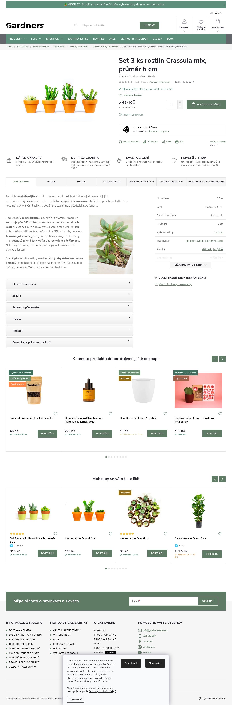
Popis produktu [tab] (21, 182)
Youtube (147, 652)
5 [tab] (117, 457)
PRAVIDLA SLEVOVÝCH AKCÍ (24, 662)
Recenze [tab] (51, 182)
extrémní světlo (214, 240)
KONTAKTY (99, 630)
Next (222, 359)
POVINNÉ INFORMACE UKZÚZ (24, 657)
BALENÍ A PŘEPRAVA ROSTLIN (25, 634)
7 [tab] (123, 457)
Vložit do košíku (209, 104)
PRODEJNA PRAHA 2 (105, 634)
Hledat (150, 25)
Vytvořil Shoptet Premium (214, 698)
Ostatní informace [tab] (111, 182)
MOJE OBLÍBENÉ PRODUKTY (24, 653)
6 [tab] (120, 457)
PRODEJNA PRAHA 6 (105, 639)
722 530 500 (149, 635)
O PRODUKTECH (62, 635)
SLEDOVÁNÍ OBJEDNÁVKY (22, 666)
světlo (200, 240)
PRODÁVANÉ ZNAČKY (64, 644)
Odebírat (208, 601)
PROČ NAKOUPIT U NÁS (106, 648)
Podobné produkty (170, 182)
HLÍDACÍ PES (60, 648)
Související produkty (140, 182)
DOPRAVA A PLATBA (20, 630)
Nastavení (75, 699)
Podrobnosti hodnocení (159, 82)
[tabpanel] (33, 409)
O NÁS (97, 643)
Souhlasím (155, 663)
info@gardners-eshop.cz (155, 630)
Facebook (148, 641)
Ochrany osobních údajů (102, 691)
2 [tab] (109, 457)
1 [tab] (106, 457)
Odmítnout (131, 663)
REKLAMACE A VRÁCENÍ (22, 639)
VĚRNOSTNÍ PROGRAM (65, 653)
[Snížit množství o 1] (180, 107)
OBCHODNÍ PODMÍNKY (21, 644)
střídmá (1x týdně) (212, 249)
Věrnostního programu (158, 131)
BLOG (56, 639)
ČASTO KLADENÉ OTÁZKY (66, 630)
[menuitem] (17, 39)
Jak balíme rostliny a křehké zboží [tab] (206, 182)
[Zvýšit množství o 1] (180, 102)
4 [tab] (114, 457)
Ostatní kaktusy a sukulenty (175, 284)
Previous (215, 359)
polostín (190, 240)
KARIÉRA (99, 652)
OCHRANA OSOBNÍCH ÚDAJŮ (24, 648)
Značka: (218, 141)
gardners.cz (149, 646)
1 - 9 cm (218, 232)
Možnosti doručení (133, 94)
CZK (217, 13)
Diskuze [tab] (81, 182)
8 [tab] (126, 457)
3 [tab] (112, 457)
